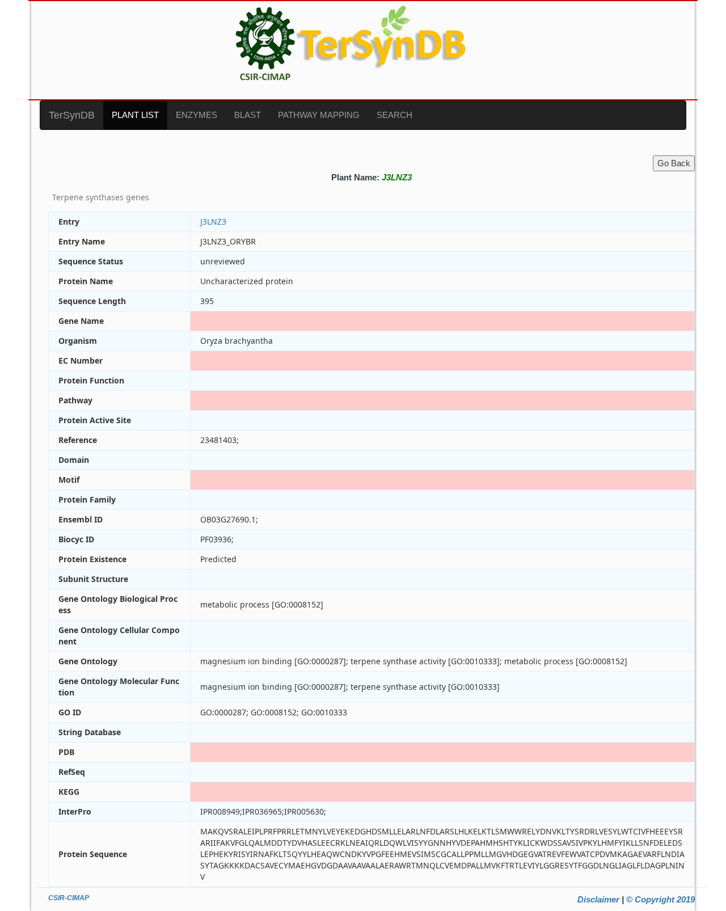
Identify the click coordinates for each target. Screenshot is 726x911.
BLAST (247, 115)
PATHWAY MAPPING (319, 115)
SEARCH (394, 115)
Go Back (673, 163)
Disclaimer (598, 899)
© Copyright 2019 (660, 899)
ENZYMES (196, 115)
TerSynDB (72, 115)
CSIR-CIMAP (68, 898)
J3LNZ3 (213, 221)
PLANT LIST (135, 115)
